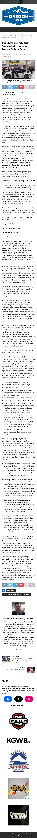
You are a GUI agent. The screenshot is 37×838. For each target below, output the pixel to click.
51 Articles (30, 619)
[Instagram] (29, 699)
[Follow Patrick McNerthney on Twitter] (17, 649)
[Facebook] (8, 699)
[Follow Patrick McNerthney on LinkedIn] (19, 649)
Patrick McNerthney (23, 54)
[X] (18, 699)
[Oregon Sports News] (18, 26)
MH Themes (19, 836)
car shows (11, 591)
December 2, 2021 (9, 54)
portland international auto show (16, 594)
